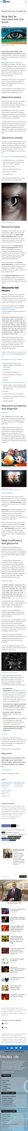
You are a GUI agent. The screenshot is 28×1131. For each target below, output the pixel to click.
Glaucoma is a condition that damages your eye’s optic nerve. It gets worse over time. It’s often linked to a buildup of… (13, 762)
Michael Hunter (5, 834)
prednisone (22, 382)
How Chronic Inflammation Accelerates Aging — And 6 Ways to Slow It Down (17, 969)
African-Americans (17, 298)
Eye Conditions (9, 832)
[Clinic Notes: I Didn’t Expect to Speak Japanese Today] (5, 988)
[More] (18, 825)
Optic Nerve (13, 834)
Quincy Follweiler (8, 672)
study (11, 551)
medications (10, 382)
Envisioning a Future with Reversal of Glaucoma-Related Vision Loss (7, 784)
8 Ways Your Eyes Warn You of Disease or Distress (6, 792)
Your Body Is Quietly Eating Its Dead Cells (17, 910)
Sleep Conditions (21, 834)
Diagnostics (10, 836)
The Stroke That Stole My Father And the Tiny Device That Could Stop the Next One (17, 951)
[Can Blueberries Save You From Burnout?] (5, 980)
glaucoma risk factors (11, 359)
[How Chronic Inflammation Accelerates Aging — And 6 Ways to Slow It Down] (5, 969)
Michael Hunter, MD (18, 850)
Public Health (12, 840)
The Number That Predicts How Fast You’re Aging (17, 995)
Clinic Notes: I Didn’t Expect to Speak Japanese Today (15, 987)
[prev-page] (2, 1002)
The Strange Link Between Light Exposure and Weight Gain (17, 919)
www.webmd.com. (6, 770)
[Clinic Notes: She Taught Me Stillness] (5, 961)
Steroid (5, 174)
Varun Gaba (7, 222)
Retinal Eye (9, 838)
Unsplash (13, 222)
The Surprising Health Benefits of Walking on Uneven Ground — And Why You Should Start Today (16, 940)
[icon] (7, 1048)
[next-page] (5, 1002)
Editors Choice (16, 838)
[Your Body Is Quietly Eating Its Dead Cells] (5, 911)
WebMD (11, 231)
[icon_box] (5, 1023)
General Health (5, 840)
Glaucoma (6, 753)
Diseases (4, 838)
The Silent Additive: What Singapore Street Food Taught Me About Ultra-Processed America (17, 928)
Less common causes (7, 156)
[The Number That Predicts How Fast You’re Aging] (5, 997)
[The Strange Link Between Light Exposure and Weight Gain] (5, 919)
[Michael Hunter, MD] (7, 857)
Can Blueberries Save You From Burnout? (17, 978)
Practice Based (17, 836)
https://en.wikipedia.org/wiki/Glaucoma (18, 467)
